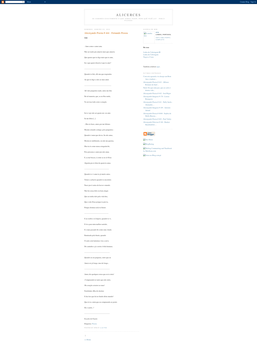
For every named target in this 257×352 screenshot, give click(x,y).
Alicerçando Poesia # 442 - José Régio (157, 93)
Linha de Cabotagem (150, 54)
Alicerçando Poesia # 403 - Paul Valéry (157, 119)
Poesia (94, 323)
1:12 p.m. (103, 327)
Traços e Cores (148, 57)
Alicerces (128, 14)
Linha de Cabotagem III (151, 52)
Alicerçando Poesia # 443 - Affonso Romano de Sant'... (156, 83)
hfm (157, 32)
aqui (158, 66)
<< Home (87, 339)
